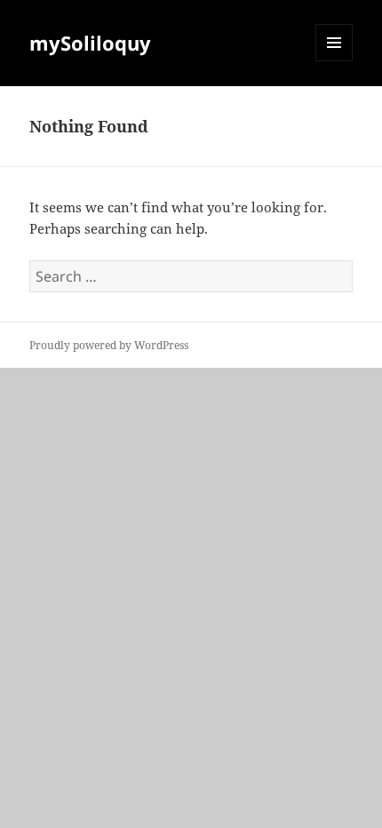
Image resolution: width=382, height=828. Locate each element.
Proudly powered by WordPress (108, 345)
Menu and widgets (334, 60)
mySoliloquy (90, 42)
